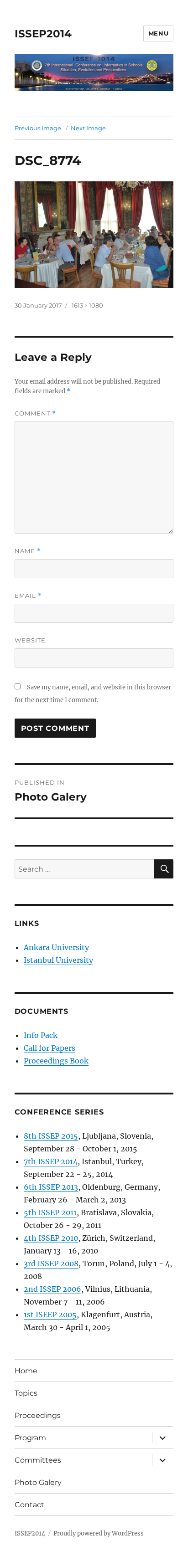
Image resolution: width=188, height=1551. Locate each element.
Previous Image (38, 128)
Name (28, 551)
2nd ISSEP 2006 (52, 1289)
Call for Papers (49, 1048)
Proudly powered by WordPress (98, 1533)
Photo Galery (38, 1482)
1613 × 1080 (87, 305)
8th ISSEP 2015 (51, 1135)
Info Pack (40, 1035)
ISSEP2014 (43, 33)
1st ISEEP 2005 (50, 1314)
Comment (35, 413)
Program (30, 1437)
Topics (26, 1393)
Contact (29, 1504)
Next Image (88, 128)
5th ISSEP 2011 (50, 1212)
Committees (38, 1460)
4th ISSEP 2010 (51, 1238)
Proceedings (38, 1415)
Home (26, 1370)
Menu (158, 33)
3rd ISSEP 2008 (51, 1263)
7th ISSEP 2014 (51, 1161)
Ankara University (56, 947)
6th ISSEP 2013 (51, 1186)
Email (28, 596)
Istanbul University (58, 960)
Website (30, 640)
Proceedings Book (56, 1060)
